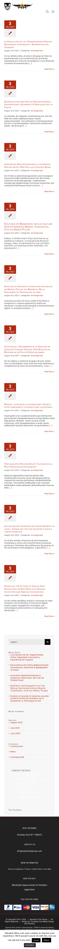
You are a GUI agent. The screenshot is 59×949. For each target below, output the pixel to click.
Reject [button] (46, 940)
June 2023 (15, 733)
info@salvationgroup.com (29, 851)
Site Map (47, 869)
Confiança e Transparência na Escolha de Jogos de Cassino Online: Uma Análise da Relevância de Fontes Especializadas (27, 349)
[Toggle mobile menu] (53, 11)
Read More (49, 69)
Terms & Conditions (15, 869)
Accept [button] (36, 940)
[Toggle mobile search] (47, 11)
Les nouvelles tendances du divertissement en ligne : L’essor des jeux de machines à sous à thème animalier (29, 528)
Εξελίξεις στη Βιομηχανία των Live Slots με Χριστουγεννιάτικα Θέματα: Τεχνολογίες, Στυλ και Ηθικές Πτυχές (28, 226)
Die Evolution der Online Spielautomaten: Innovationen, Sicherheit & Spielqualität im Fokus (28, 104)
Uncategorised (37, 51)
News (13, 751)
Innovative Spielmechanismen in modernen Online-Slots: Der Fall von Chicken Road (27, 165)
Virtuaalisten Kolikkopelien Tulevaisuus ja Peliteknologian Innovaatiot (28, 465)
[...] (30, 63)
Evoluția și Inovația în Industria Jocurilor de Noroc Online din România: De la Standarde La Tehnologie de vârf (28, 289)
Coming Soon (16, 746)
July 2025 (15, 728)
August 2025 (16, 722)
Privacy (28, 869)
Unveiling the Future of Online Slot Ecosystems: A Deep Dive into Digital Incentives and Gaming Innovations (24, 589)
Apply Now (29, 889)
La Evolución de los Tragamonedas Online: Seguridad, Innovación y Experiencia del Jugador (28, 44)
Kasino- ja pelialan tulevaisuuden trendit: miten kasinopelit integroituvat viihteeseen (28, 405)
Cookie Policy (37, 869)
